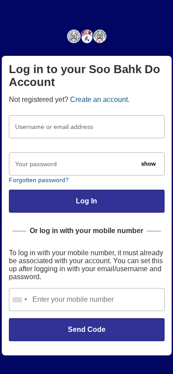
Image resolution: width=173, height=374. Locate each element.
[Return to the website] (87, 43)
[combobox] (19, 299)
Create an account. (100, 99)
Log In (86, 201)
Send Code (87, 329)
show (148, 163)
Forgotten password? (39, 179)
